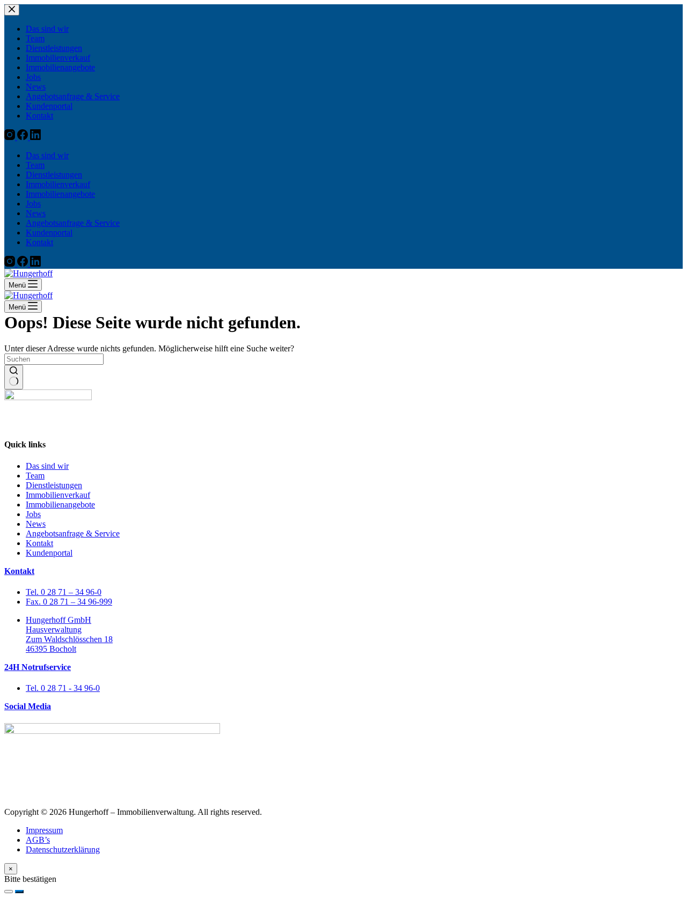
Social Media (27, 706)
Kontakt (19, 571)
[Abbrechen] (8, 891)
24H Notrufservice (37, 667)
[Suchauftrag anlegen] (19, 891)
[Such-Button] (13, 377)
